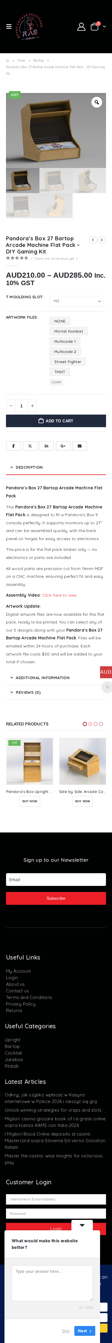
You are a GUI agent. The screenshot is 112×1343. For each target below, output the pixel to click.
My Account (18, 971)
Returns (14, 1010)
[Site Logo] (29, 26)
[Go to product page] (29, 761)
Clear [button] (56, 382)
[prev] (93, 240)
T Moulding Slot (24, 296)
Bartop (12, 1046)
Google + (63, 446)
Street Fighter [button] (67, 361)
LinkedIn (46, 446)
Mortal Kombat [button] (68, 331)
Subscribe (56, 898)
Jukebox (14, 1059)
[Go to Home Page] (7, 60)
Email (79, 446)
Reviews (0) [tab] (28, 692)
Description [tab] (29, 467)
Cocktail (13, 1053)
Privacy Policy (21, 1004)
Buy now (29, 801)
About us (15, 984)
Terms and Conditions (29, 997)
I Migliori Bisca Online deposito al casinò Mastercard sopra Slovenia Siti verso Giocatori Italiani (55, 1140)
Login (12, 977)
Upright (12, 1040)
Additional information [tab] (43, 677)
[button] (11, 27)
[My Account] (81, 27)
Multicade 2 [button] (65, 351)
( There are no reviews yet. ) (54, 258)
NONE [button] (59, 321)
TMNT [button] (59, 371)
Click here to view (59, 595)
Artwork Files (21, 317)
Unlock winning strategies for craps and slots (53, 1110)
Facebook (13, 446)
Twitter (30, 446)
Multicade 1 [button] (65, 341)
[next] (102, 240)
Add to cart (59, 421)
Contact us (17, 991)
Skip (66, 1330)
